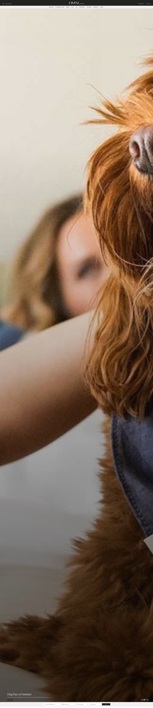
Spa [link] (76, 7)
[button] (148, 3)
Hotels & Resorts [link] (8, 3)
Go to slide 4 (145, 699)
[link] (141, 3)
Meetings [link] (89, 7)
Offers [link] (101, 7)
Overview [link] (51, 7)
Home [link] (3, 3)
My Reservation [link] (141, 3)
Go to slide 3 (144, 699)
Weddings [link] (95, 7)
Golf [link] (72, 7)
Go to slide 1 (141, 699)
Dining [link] (67, 7)
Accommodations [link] (59, 7)
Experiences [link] (82, 7)
